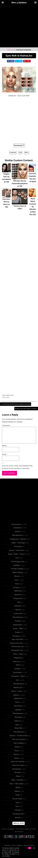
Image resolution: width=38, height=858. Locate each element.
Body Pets (18, 728)
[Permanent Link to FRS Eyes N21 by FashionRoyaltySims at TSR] (20, 178)
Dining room (18, 598)
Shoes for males (18, 765)
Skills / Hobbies (17, 780)
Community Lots (17, 646)
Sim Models (16, 769)
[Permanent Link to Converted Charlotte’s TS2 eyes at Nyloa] (33, 171)
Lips (17, 680)
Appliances (18, 698)
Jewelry (17, 531)
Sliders (18, 787)
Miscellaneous (17, 535)
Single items (17, 625)
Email (4, 454)
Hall (18, 602)
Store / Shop (18, 654)
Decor (17, 702)
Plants (17, 747)
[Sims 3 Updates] (19, 836)
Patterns (17, 721)
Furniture (16, 587)
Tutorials (17, 810)
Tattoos (17, 791)
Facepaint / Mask (18, 676)
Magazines (18, 658)
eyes (20, 152)
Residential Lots (17, 650)
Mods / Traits (16, 691)
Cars (17, 558)
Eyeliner (17, 669)
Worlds (17, 818)
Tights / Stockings (18, 543)
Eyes (13, 50)
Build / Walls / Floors (16, 554)
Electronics (18, 706)
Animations (18, 546)
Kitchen (18, 610)
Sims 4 (26, 152)
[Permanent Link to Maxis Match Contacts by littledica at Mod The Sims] (33, 196)
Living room (18, 613)
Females (17, 772)
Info (34, 848)
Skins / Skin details (16, 784)
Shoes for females (17, 761)
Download (18, 145)
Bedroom (18, 595)
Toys (17, 806)
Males (18, 776)
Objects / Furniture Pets (18, 736)
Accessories (16, 524)
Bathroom (18, 591)
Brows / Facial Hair (16, 550)
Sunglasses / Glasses (18, 539)
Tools (17, 802)
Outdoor (18, 621)
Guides (17, 632)
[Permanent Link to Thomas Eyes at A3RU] (20, 203)
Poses (16, 751)
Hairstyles (16, 636)
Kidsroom (18, 606)
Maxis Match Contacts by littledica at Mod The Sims (32, 207)
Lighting (18, 710)
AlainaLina (13, 152)
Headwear (17, 528)
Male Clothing (17, 572)
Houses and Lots (16, 643)
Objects (16, 695)
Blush (18, 665)
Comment (6, 425)
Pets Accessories (18, 739)
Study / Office (18, 628)
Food (17, 584)
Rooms (16, 754)
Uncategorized (18, 814)
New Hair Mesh (17, 639)
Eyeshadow (17, 672)
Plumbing (18, 717)
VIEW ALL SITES (18, 823)
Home (9, 50)
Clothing (16, 565)
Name (4, 446)
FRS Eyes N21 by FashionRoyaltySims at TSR (20, 183)
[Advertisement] (19, 26)
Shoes (16, 758)
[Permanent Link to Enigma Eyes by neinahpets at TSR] (6, 171)
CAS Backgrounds (17, 562)
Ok (29, 848)
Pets (17, 725)
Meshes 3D (18, 687)
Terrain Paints (17, 799)
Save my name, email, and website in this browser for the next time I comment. (17, 467)
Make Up (16, 662)
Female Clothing (17, 569)
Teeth (17, 795)
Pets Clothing (18, 743)
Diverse (17, 576)
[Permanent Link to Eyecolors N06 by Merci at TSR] (6, 196)
